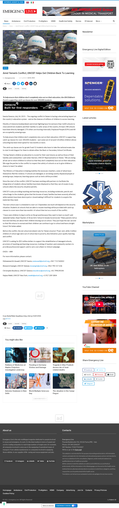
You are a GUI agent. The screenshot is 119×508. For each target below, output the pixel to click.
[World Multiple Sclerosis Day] (40, 381)
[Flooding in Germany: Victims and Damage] (40, 355)
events (10, 88)
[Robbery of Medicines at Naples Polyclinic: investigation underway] (16, 355)
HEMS (53, 21)
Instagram (20, 461)
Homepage (7, 490)
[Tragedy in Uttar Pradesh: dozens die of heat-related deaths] (63, 355)
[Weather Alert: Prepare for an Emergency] (99, 148)
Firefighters (43, 21)
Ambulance (16, 21)
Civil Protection (29, 21)
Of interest (89, 21)
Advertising (70, 490)
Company (60, 490)
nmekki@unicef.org (35, 275)
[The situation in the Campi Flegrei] (63, 381)
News (6, 21)
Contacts (88, 490)
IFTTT (8, 319)
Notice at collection (48, 505)
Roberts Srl (112, 500)
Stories (78, 21)
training (24, 88)
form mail (78, 450)
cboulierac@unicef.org (41, 271)
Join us (80, 490)
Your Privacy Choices (63, 505)
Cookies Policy (8, 493)
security (17, 88)
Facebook (9, 461)
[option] (99, 149)
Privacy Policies (100, 490)
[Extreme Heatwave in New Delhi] (16, 381)
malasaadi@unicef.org (41, 261)
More (98, 21)
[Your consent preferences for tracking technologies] (4, 504)
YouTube (52, 461)
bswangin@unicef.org (38, 266)
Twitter (42, 461)
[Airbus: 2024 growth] (99, 253)
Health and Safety (65, 21)
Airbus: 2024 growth (99, 268)
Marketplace (99, 235)
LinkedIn (31, 461)
